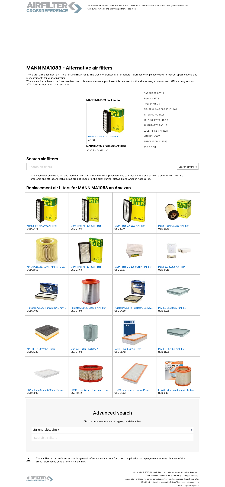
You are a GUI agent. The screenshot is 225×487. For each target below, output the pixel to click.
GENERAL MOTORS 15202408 (160, 109)
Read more (131, 9)
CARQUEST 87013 (154, 93)
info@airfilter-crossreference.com (184, 482)
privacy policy (192, 485)
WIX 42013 (150, 146)
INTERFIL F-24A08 (154, 114)
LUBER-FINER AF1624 (156, 130)
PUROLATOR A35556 (155, 141)
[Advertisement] (112, 39)
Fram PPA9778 (152, 103)
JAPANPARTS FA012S (155, 125)
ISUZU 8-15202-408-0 (156, 120)
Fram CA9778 (151, 98)
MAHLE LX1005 (152, 136)
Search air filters (187, 166)
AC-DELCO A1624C (97, 150)
